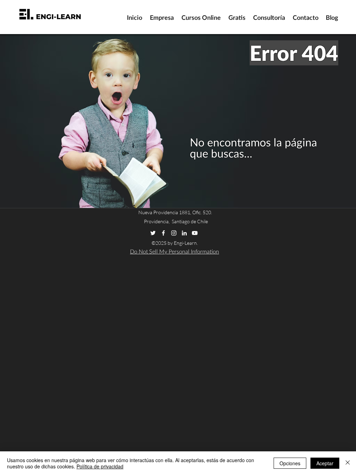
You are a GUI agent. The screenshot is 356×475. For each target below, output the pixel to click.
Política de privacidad (99, 466)
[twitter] (152, 233)
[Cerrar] (347, 463)
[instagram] (173, 233)
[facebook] (163, 233)
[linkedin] (184, 233)
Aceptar (324, 463)
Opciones (290, 463)
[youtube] (194, 233)
